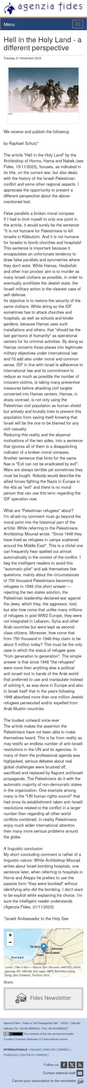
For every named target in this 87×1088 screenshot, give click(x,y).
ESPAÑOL (64, 1049)
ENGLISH (49, 1049)
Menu (9, 24)
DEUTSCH (27, 1054)
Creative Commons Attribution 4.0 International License (36, 1039)
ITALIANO (36, 1049)
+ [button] (10, 935)
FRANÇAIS (10, 1054)
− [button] (10, 942)
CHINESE (41, 1054)
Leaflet (9, 967)
